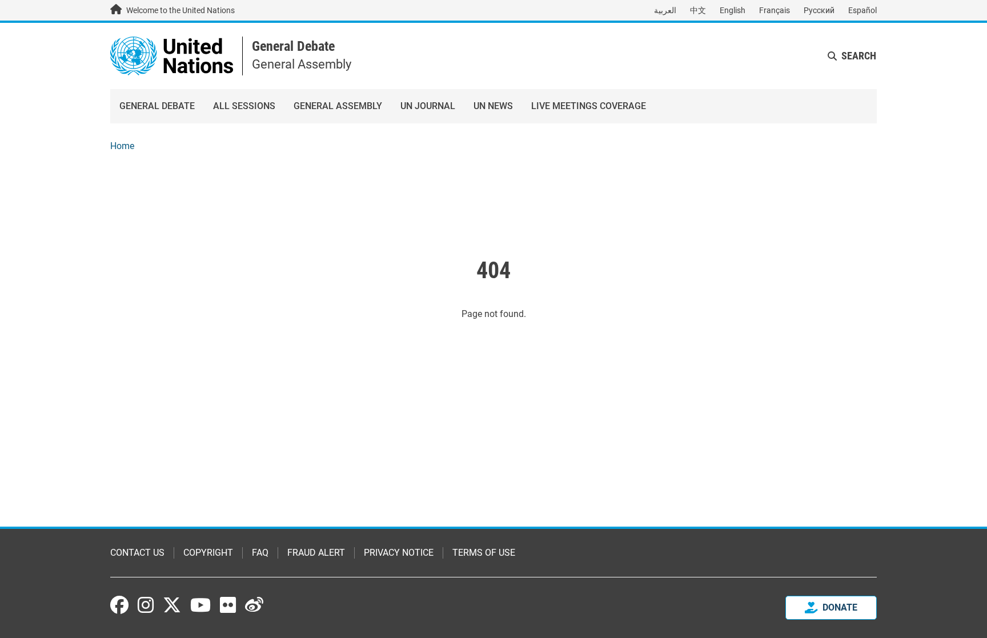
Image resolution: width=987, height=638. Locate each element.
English (732, 10)
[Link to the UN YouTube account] (200, 605)
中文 (698, 10)
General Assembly (338, 106)
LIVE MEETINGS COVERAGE (588, 106)
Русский (819, 10)
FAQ (260, 552)
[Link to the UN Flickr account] (228, 605)
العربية (665, 10)
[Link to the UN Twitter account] (172, 606)
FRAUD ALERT (316, 552)
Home (122, 146)
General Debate (293, 46)
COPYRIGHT (208, 552)
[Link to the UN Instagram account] (146, 605)
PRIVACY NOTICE (399, 552)
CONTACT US (137, 552)
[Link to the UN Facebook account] (119, 605)
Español (862, 10)
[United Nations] (171, 55)
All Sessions (244, 106)
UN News (493, 106)
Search (858, 56)
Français (774, 10)
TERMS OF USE (483, 552)
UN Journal (427, 106)
